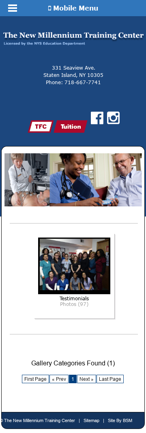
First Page (35, 379)
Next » (86, 379)
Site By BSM (120, 420)
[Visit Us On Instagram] (113, 117)
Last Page (110, 379)
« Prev (59, 379)
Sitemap (91, 420)
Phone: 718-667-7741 (73, 82)
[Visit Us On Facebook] (97, 117)
